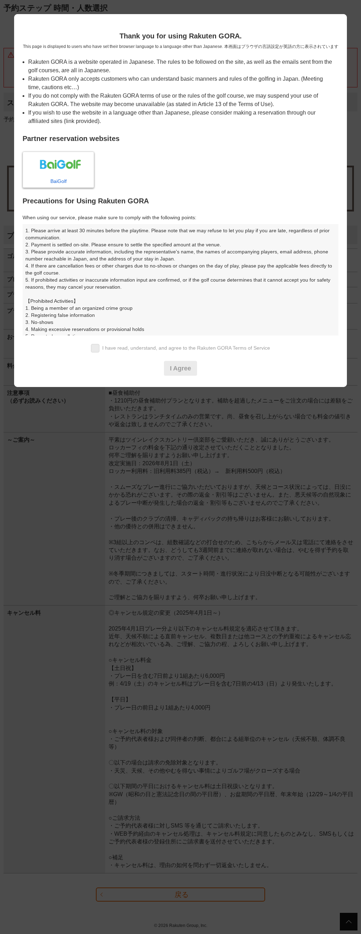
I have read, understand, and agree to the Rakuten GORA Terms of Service (186, 348)
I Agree (180, 368)
